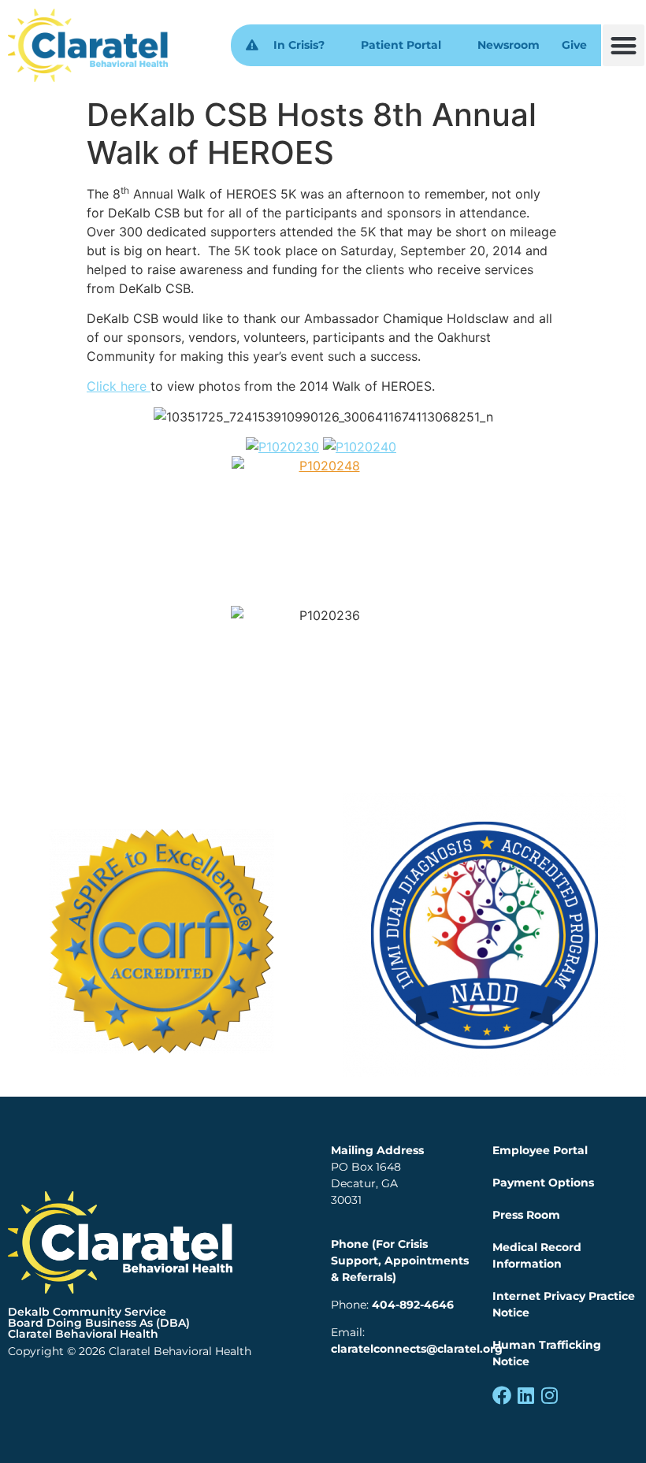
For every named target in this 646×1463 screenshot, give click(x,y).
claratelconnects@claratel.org (417, 1349)
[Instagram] (549, 1395)
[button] (623, 45)
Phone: (392, 1305)
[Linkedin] (525, 1395)
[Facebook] (501, 1395)
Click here (118, 386)
